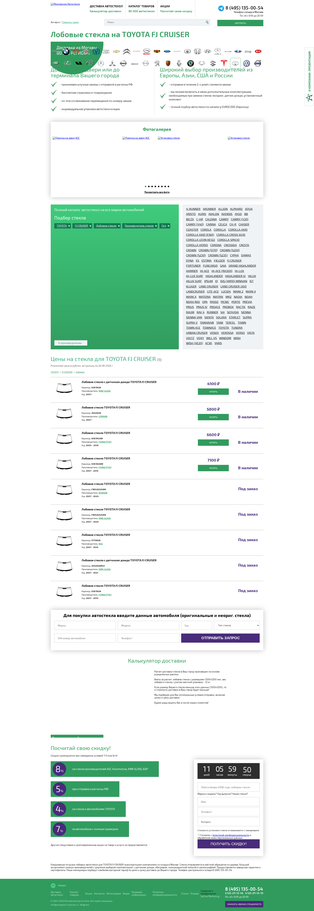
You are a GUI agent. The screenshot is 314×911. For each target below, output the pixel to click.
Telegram (84, 904)
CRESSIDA (230, 245)
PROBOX (228, 307)
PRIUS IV (201, 307)
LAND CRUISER (208, 286)
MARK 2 (238, 291)
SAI (222, 312)
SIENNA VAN (194, 317)
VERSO (240, 332)
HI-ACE (204, 271)
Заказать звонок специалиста (244, 904)
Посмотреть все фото (157, 192)
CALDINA (211, 219)
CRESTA (244, 245)
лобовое (80, 372)
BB (246, 214)
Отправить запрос (220, 638)
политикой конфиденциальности (230, 835)
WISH (237, 338)
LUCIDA (226, 291)
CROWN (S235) (218, 255)
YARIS (218, 343)
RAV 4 (200, 312)
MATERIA (205, 296)
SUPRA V (192, 322)
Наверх (61, 885)
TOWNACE (209, 327)
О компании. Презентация (309, 71)
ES (197, 260)
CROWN (191, 250)
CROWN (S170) (208, 250)
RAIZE (251, 307)
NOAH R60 (193, 301)
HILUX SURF (194, 281)
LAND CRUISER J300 (233, 286)
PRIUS (190, 307)
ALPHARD (236, 209)
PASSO (214, 301)
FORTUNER (193, 265)
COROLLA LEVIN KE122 (200, 239)
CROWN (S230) (196, 255)
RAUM (190, 312)
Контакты (240, 23)
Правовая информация (139, 893)
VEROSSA (227, 332)
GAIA (223, 265)
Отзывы (194, 893)
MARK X (191, 296)
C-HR (199, 219)
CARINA (211, 224)
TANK (219, 322)
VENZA (214, 332)
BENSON (103, 492)
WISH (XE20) (194, 343)
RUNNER (212, 312)
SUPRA (247, 317)
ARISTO (191, 214)
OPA (205, 301)
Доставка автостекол (57, 893)
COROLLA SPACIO (228, 239)
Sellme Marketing (210, 896)
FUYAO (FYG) (105, 441)
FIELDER (219, 260)
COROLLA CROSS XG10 (230, 234)
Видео (126, 893)
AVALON (213, 214)
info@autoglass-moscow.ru (65, 904)
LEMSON (103, 416)
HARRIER (192, 271)
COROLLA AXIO (237, 229)
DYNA (190, 260)
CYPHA (234, 255)
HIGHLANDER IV (235, 276)
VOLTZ (190, 338)
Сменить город (70, 22)
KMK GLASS (105, 391)
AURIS (202, 214)
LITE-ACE (213, 291)
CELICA (222, 224)
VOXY (200, 338)
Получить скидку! (229, 844)
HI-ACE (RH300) (222, 271)
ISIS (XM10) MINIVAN (233, 281)
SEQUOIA (233, 312)
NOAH (248, 296)
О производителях (70, 343)
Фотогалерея (113, 893)
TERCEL (230, 322)
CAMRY (224, 219)
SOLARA (221, 317)
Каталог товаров (141, 8)
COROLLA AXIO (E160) (200, 234)
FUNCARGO (210, 265)
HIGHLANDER (214, 276)
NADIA (238, 296)
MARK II (251, 291)
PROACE (215, 307)
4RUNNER (209, 209)
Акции (176, 8)
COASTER (192, 229)
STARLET (234, 317)
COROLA (206, 229)
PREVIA (247, 301)
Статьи (185, 893)
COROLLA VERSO (197, 245)
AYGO (238, 214)
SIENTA (209, 317)
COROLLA (220, 229)
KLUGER (191, 286)
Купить (213, 391)
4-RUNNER (193, 209)
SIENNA (246, 312)
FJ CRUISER (234, 260)
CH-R (233, 224)
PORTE (236, 301)
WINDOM (225, 338)
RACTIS (240, 307)
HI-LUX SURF (194, 276)
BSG (101, 543)
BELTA (190, 219)
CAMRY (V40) (195, 224)
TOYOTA (223, 327)
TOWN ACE (193, 327)
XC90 (208, 343)
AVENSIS (226, 214)
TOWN (242, 322)
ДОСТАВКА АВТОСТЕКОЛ (106, 8)
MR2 (229, 296)
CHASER (244, 224)
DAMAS (246, 255)
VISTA (251, 332)
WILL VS (211, 338)
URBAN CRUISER (197, 332)
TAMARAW (207, 322)
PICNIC (225, 301)
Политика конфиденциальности (165, 893)
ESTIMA (207, 260)
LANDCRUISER (195, 291)
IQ (216, 281)
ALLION (223, 209)
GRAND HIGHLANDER (242, 265)
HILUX (252, 276)
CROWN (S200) (230, 250)
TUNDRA (237, 327)
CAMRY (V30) (239, 219)
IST (251, 281)
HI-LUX (239, 271)
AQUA (249, 209)
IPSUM (208, 281)
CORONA (216, 245)
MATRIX (218, 296)
